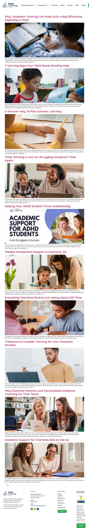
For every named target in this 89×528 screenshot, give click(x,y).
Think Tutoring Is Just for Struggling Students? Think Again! (40, 158)
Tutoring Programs (27, 5)
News (83, 5)
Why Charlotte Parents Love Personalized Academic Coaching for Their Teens (40, 392)
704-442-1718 (34, 501)
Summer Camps (61, 507)
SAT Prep (60, 505)
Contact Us (62, 511)
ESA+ (77, 5)
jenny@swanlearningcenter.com (38, 505)
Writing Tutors (61, 503)
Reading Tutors (61, 498)
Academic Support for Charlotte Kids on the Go (37, 440)
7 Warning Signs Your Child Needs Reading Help (37, 65)
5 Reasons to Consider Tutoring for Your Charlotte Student (39, 343)
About (62, 5)
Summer (70, 5)
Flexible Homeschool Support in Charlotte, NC (36, 252)
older (7, 485)
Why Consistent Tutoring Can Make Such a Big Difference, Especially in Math (44, 18)
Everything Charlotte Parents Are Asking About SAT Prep (43, 297)
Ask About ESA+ (81, 525)
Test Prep (54, 5)
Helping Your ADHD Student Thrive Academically (38, 206)
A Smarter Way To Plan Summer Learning (33, 111)
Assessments (42, 5)
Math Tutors (60, 500)
